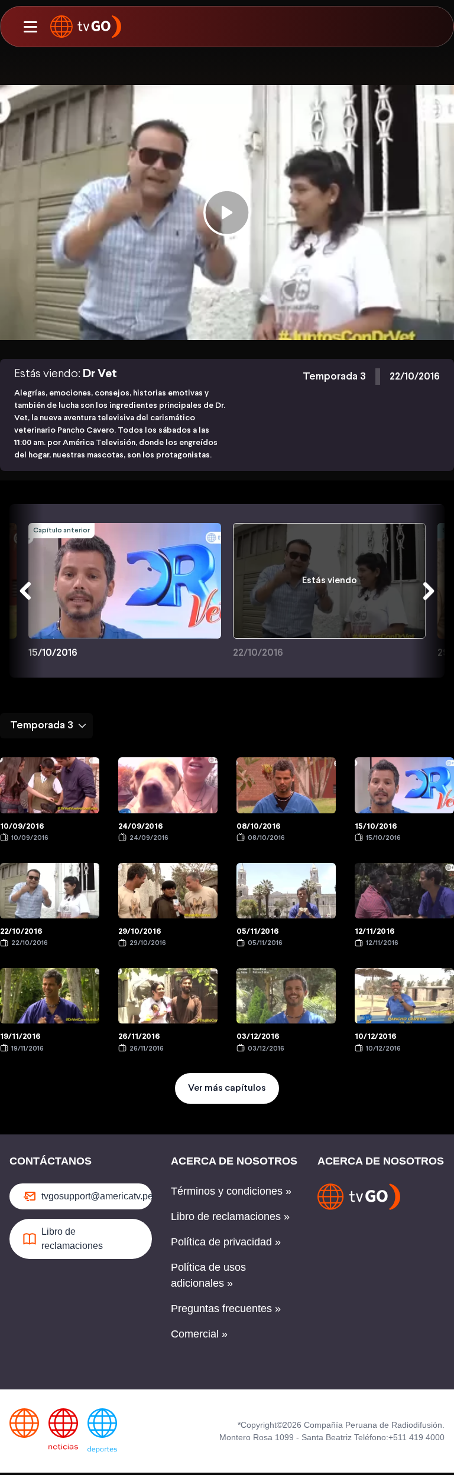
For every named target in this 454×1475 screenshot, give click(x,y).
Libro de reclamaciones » (230, 1216)
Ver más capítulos (227, 1088)
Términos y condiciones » (231, 1191)
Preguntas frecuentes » (226, 1308)
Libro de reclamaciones (72, 1239)
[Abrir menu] (30, 26)
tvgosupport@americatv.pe (96, 1196)
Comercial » (199, 1334)
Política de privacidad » (226, 1242)
